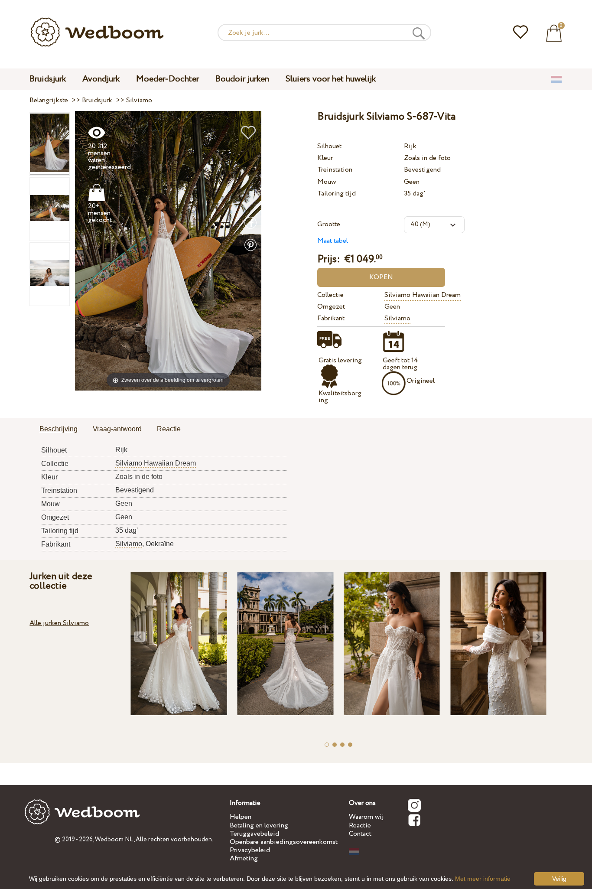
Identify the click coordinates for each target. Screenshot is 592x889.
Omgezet (331, 307)
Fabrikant (331, 318)
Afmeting (244, 858)
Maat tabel (332, 241)
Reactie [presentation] (169, 429)
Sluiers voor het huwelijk (331, 79)
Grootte (328, 224)
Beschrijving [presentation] (58, 429)
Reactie (360, 825)
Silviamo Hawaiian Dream (422, 295)
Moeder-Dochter (167, 79)
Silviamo (397, 318)
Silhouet (329, 146)
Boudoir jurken (242, 79)
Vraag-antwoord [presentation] (117, 429)
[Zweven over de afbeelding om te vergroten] (168, 250)
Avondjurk (101, 79)
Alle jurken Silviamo (59, 623)
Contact (360, 834)
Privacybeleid (250, 850)
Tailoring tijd (336, 193)
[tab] (59, 429)
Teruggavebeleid (254, 834)
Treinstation (334, 170)
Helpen (240, 817)
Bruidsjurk (47, 79)
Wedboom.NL (114, 839)
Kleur (325, 158)
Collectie (330, 295)
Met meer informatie (483, 878)
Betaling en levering (259, 825)
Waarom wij (366, 817)
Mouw (326, 182)
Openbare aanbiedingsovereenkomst (284, 842)
